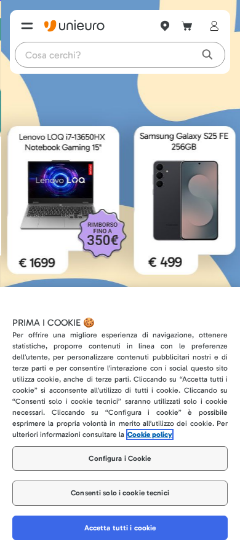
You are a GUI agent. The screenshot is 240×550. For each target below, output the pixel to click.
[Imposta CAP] (165, 26)
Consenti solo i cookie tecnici (120, 493)
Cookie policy (149, 434)
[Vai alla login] (211, 26)
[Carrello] (187, 26)
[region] (120, 418)
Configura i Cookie (120, 458)
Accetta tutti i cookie (120, 528)
